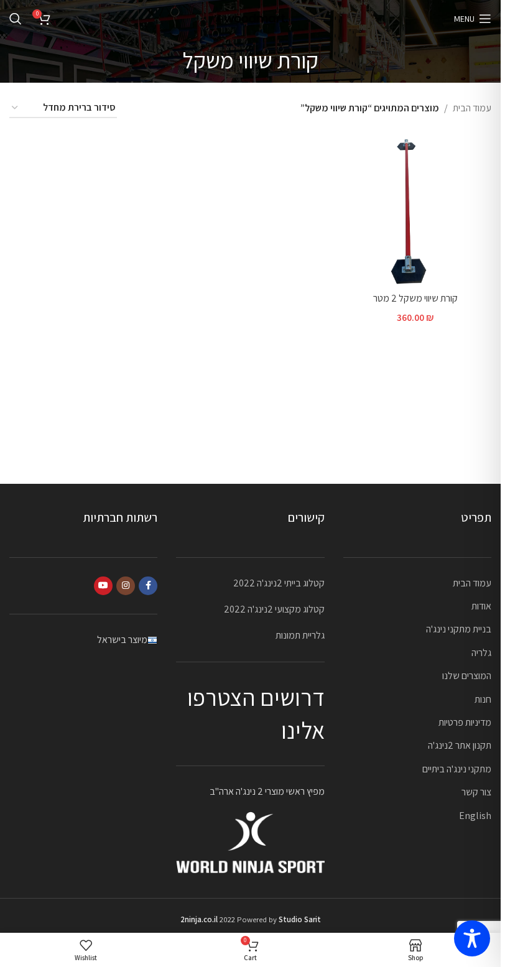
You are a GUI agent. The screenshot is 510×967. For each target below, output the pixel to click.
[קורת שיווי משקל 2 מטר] (415, 210)
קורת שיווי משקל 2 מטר (415, 298)
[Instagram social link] (125, 585)
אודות (481, 606)
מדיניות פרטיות (464, 722)
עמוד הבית (472, 107)
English (475, 815)
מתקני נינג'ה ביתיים (456, 768)
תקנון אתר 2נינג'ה (459, 745)
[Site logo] (250, 17)
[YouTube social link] (103, 585)
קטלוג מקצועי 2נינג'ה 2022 (274, 609)
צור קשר (476, 791)
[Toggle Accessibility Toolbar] (472, 938)
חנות (483, 699)
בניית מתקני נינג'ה (458, 629)
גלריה (481, 652)
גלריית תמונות (300, 635)
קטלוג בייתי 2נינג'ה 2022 (279, 583)
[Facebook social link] (148, 585)
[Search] (15, 18)
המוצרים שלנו (466, 675)
